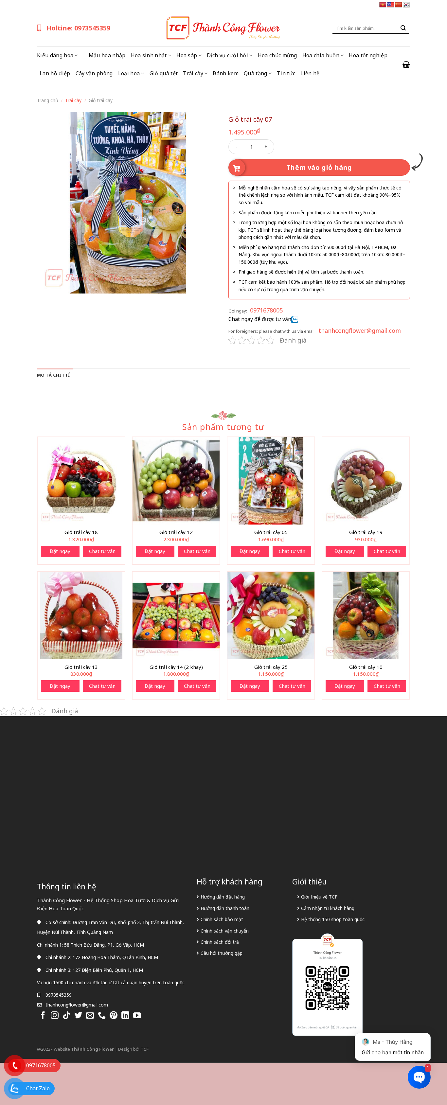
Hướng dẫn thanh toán (225, 908)
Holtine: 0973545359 (78, 28)
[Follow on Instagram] (55, 1015)
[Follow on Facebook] (43, 1015)
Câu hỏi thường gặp (221, 953)
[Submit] (403, 28)
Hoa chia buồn (320, 55)
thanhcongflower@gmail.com (359, 330)
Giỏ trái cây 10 (366, 667)
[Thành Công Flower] (223, 28)
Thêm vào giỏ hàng (319, 167)
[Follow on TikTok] (66, 1015)
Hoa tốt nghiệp (368, 55)
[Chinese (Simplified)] (398, 5)
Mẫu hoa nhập (107, 55)
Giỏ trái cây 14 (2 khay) (176, 667)
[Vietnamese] (382, 5)
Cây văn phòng (94, 73)
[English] (390, 5)
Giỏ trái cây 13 (81, 667)
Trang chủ (47, 100)
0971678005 (266, 310)
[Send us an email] (90, 1015)
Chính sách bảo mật (222, 919)
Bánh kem (226, 73)
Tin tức (286, 73)
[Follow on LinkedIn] (125, 1015)
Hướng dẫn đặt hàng (223, 897)
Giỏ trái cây (101, 100)
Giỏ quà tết (164, 73)
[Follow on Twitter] (78, 1015)
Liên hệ (309, 73)
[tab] (55, 375)
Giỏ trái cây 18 (81, 532)
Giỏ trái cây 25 (271, 667)
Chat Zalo (38, 1088)
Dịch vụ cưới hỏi (227, 55)
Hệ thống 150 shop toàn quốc (333, 919)
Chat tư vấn (102, 551)
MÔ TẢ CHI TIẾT (55, 375)
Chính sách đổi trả (220, 942)
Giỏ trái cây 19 (366, 532)
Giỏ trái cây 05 (271, 532)
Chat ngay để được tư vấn (259, 319)
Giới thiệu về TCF (319, 897)
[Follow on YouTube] (137, 1015)
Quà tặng (255, 73)
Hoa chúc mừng (277, 55)
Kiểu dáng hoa (55, 55)
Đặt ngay (60, 551)
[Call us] (102, 1015)
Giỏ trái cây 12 (176, 532)
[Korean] (406, 5)
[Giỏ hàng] (406, 64)
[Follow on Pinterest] (113, 1015)
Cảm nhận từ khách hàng (327, 908)
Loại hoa (129, 73)
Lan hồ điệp (55, 73)
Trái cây (193, 73)
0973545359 (58, 995)
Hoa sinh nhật (149, 55)
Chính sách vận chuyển (225, 931)
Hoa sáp (186, 55)
